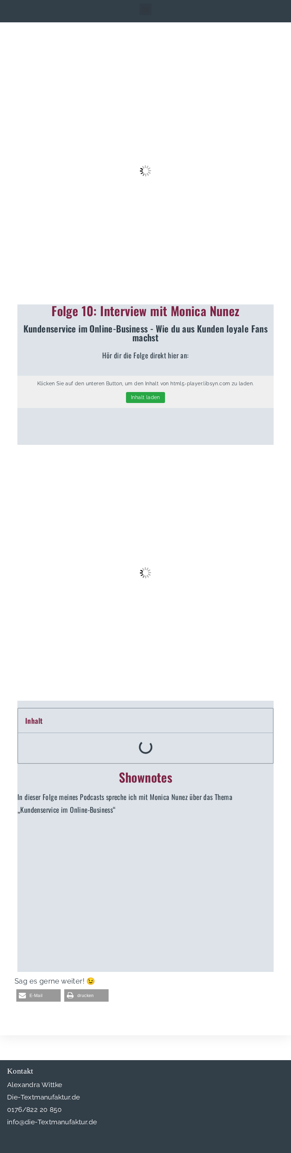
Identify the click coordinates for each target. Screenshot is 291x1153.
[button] (145, 9)
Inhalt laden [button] (145, 397)
